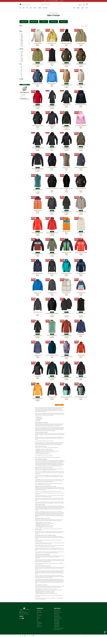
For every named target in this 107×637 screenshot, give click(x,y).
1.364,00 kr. (66, 274)
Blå (21, 67)
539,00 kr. (52, 63)
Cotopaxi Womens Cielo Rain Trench (52, 253)
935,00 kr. (52, 44)
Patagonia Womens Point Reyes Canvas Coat (37, 63)
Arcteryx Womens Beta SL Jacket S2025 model (37, 147)
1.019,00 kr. (38, 211)
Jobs (37, 613)
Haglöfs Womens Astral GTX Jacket (81, 273)
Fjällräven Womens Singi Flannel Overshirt (66, 335)
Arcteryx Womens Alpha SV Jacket (66, 104)
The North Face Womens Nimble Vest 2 (52, 62)
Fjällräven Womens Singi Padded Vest (80, 313)
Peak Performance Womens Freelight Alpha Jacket (81, 125)
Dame (20, 7)
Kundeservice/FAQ (39, 626)
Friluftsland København (57, 610)
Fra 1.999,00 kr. (37, 399)
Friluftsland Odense (56, 626)
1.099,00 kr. (66, 357)
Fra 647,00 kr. (66, 65)
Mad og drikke (45, 7)
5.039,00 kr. (38, 377)
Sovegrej (35, 7)
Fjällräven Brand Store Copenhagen (58, 628)
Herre (24, 7)
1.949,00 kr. (52, 398)
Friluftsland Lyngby (56, 615)
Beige (21, 66)
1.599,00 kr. (81, 168)
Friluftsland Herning (57, 625)
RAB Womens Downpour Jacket (81, 147)
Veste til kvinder (38, 420)
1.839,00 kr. (52, 126)
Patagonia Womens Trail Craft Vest (66, 167)
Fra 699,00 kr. (52, 336)
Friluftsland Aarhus (56, 619)
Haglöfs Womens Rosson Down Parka (81, 84)
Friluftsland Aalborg (56, 620)
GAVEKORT (78, 7)
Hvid (21, 74)
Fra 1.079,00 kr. (37, 65)
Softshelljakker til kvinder (39, 416)
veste (65, 18)
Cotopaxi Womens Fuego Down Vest (81, 232)
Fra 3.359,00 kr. (37, 336)
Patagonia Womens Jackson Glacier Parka (66, 211)
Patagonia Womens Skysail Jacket (81, 43)
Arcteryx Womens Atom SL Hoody (52, 147)
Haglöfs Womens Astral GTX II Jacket (37, 105)
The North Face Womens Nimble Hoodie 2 (66, 63)
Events (74, 7)
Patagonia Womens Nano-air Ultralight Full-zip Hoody (81, 167)
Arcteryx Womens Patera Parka (52, 105)
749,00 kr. (37, 314)
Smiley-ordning (39, 622)
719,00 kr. (66, 44)
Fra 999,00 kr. (66, 378)
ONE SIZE (22, 61)
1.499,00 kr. (81, 190)
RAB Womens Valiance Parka (52, 211)
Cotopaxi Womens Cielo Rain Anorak (81, 292)
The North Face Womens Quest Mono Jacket (81, 63)
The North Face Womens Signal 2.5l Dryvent (66, 273)
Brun (21, 69)
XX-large (22, 59)
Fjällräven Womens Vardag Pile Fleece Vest (52, 335)
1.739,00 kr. (81, 274)
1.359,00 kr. (81, 44)
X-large (22, 58)
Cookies (38, 616)
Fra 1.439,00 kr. (52, 378)
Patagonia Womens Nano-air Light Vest (37, 189)
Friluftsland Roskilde (57, 616)
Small (21, 54)
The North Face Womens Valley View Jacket (38, 83)
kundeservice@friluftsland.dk (23, 98)
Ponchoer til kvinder (38, 419)
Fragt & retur (38, 625)
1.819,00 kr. (81, 105)
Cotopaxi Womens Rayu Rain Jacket (52, 43)
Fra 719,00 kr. (81, 65)
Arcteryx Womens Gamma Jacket (52, 125)
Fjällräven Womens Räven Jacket (52, 377)
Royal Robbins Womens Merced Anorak (52, 292)
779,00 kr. (52, 356)
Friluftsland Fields (56, 613)
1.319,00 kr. (66, 253)
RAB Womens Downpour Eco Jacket (38, 312)
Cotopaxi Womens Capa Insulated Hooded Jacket (81, 252)
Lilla (21, 76)
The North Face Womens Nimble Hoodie (52, 167)
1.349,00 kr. (81, 398)
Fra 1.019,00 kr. (81, 315)
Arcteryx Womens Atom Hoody (66, 147)
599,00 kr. (81, 356)
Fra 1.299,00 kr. (66, 86)
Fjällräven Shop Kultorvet (57, 629)
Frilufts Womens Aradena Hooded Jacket (52, 273)
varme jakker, (55, 18)
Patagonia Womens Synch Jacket (38, 292)
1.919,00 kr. (66, 190)
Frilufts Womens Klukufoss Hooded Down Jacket (37, 273)
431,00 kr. (52, 84)
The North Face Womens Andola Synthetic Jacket (37, 125)
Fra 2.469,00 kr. (52, 315)
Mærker (82, 7)
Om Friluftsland (39, 610)
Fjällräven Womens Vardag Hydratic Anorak (81, 377)
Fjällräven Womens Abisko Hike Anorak (66, 377)
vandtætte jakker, (59, 18)
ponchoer (62, 18)
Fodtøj (27, 7)
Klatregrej (39, 7)
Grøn (21, 70)
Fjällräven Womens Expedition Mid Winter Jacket (52, 232)
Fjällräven (22, 40)
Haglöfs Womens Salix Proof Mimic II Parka (66, 84)
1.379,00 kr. (81, 253)
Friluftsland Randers (56, 622)
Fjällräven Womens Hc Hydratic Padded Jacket (37, 232)
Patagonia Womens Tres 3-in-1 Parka (66, 313)
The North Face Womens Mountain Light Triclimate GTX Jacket (52, 314)
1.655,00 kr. (38, 84)
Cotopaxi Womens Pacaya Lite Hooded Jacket (66, 43)
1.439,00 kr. (38, 44)
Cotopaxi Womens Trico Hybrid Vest (66, 292)
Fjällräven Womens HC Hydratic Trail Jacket (38, 398)
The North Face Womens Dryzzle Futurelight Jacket (52, 188)
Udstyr (31, 7)
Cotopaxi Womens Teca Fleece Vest (66, 231)
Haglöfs (22, 43)
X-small (22, 52)
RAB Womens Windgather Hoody (52, 83)
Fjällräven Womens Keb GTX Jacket (66, 126)
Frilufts (22, 41)
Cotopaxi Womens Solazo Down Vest (37, 210)
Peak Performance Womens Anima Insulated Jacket (81, 104)
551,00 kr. (52, 168)
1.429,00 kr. (81, 126)
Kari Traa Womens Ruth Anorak (81, 334)
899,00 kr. (52, 274)
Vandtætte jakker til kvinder (39, 418)
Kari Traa (22, 44)
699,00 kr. (66, 168)
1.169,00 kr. (38, 126)
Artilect (22, 36)
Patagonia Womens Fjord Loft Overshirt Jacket (80, 211)
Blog (37, 619)
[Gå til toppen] (105, 635)
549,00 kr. (81, 335)
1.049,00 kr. (38, 356)
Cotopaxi (22, 37)
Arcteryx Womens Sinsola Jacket (37, 43)
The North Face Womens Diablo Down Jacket (81, 188)
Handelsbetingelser (39, 612)
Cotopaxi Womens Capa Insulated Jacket (66, 252)
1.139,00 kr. (52, 190)
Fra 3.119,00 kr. (66, 315)
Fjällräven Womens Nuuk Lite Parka (38, 335)
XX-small (22, 51)
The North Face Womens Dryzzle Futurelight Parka (66, 356)
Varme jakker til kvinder (39, 417)
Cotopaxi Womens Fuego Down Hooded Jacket (37, 253)
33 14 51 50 (22, 611)
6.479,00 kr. (66, 105)
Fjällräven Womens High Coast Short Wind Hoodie (37, 168)
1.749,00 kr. (81, 378)
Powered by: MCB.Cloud (84, 635)
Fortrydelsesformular (39, 623)
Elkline (21, 39)
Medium (22, 55)
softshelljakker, (51, 18)
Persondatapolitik (39, 615)
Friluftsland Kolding (56, 623)
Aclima (21, 33)
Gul (21, 73)
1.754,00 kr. (81, 86)
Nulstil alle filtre (24, 84)
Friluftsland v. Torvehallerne (57, 612)
